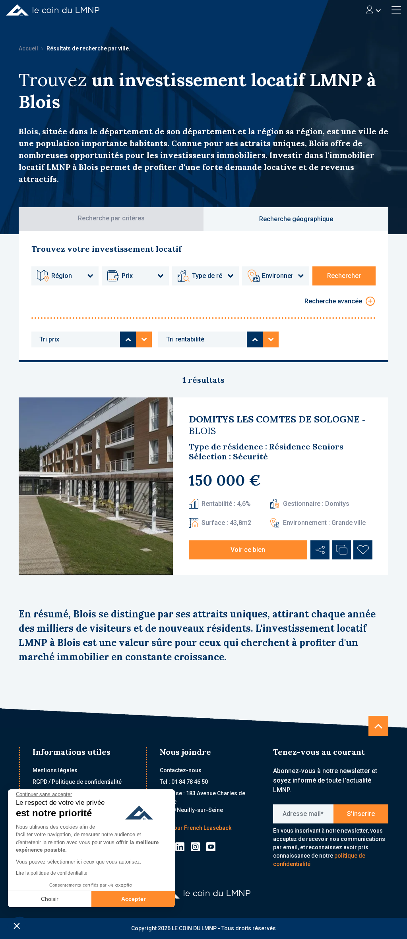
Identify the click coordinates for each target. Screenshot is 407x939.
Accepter (133, 899)
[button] (16, 925)
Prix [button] (127, 276)
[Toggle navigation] (373, 9)
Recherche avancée (333, 301)
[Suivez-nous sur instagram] (195, 846)
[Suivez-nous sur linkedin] (179, 846)
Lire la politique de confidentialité (51, 873)
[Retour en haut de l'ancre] (378, 726)
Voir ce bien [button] (248, 549)
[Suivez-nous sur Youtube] (210, 846)
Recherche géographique (296, 219)
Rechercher (344, 276)
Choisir (49, 899)
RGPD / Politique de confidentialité (77, 782)
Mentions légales (55, 770)
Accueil (28, 48)
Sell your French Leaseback (195, 828)
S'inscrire (361, 814)
